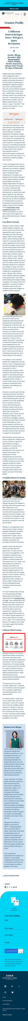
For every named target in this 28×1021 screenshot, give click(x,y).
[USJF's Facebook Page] (12, 986)
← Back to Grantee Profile (11, 875)
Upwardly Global (19, 598)
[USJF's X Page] (19, 986)
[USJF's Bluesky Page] (12, 992)
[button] (21, 14)
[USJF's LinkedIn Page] (5, 986)
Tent (6, 600)
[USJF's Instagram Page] (5, 992)
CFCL (16, 418)
